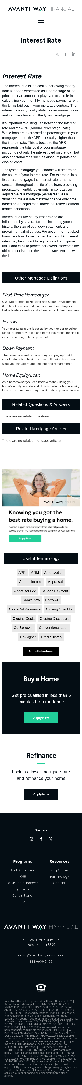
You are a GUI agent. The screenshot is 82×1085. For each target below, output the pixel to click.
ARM (35, 572)
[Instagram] (32, 839)
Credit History (51, 637)
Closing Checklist (59, 609)
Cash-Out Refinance (25, 609)
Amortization (54, 572)
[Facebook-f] (41, 839)
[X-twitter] (50, 839)
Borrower (52, 600)
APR (22, 572)
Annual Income (31, 582)
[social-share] (55, 54)
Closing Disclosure (54, 618)
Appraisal (55, 582)
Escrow (9, 321)
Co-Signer (28, 637)
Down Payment (18, 348)
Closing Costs (24, 618)
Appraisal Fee (25, 591)
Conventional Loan (53, 628)
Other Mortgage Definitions (41, 278)
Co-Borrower (24, 628)
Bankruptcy (31, 600)
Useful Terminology (41, 558)
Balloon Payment (54, 591)
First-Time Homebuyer (25, 295)
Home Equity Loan (21, 375)
